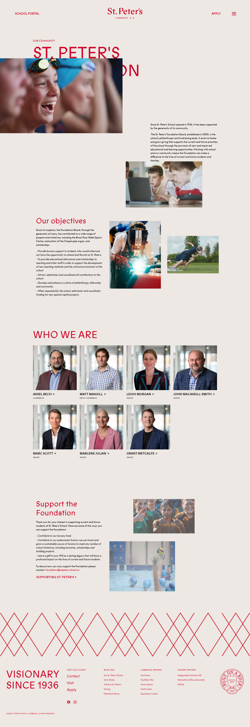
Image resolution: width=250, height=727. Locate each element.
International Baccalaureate (191, 679)
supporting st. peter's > (56, 577)
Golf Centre (146, 689)
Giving (107, 689)
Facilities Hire (147, 679)
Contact (73, 676)
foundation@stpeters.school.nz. (63, 569)
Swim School (147, 684)
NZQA (181, 684)
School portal (27, 14)
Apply (216, 14)
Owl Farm (145, 675)
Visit (70, 683)
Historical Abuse (112, 693)
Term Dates (109, 679)
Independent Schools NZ (189, 675)
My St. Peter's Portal (113, 675)
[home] (125, 14)
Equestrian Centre (149, 693)
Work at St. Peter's (112, 684)
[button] (234, 13)
